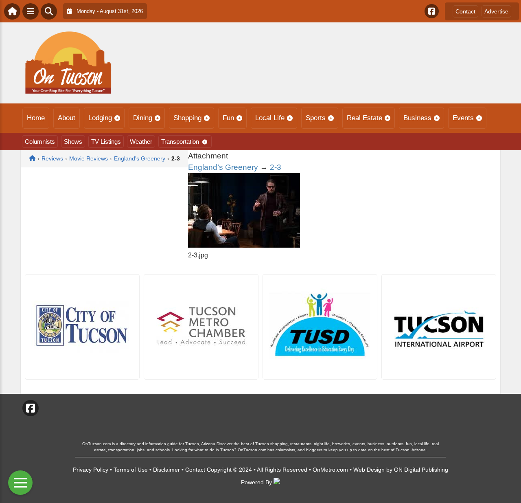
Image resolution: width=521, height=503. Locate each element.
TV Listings (106, 141)
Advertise (496, 11)
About (66, 118)
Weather (141, 141)
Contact (465, 11)
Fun (228, 118)
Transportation (180, 141)
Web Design (369, 469)
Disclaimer (166, 469)
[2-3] (244, 245)
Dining (142, 118)
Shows (73, 141)
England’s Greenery (223, 167)
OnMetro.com (330, 469)
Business (417, 118)
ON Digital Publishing (421, 469)
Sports (316, 118)
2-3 (275, 167)
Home (36, 118)
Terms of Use (131, 469)
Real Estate (364, 118)
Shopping (187, 118)
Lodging (100, 118)
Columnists (40, 141)
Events (463, 118)
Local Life (270, 118)
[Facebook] (432, 11)
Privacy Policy (90, 469)
